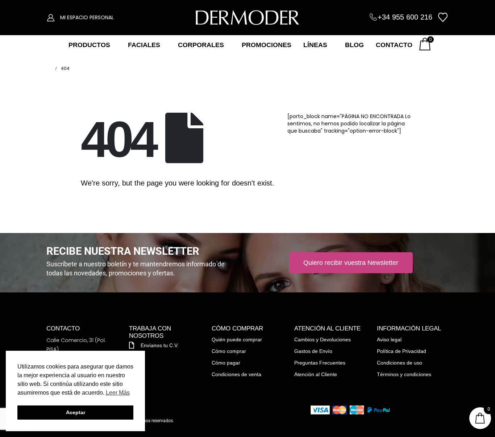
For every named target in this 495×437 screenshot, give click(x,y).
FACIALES (144, 45)
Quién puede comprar (237, 339)
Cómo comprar (229, 351)
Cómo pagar (226, 363)
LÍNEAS (315, 45)
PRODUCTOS (89, 45)
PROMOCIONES (266, 45)
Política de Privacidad (401, 351)
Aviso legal (389, 339)
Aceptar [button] (75, 412)
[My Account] (50, 17)
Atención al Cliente (315, 374)
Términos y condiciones (404, 374)
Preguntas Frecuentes (319, 363)
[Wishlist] (443, 17)
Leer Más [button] (118, 393)
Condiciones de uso (399, 363)
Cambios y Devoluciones (322, 339)
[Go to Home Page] (48, 68)
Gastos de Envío (313, 351)
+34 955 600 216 (405, 17)
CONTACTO (394, 45)
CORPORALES (201, 45)
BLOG (354, 45)
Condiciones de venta (236, 374)
